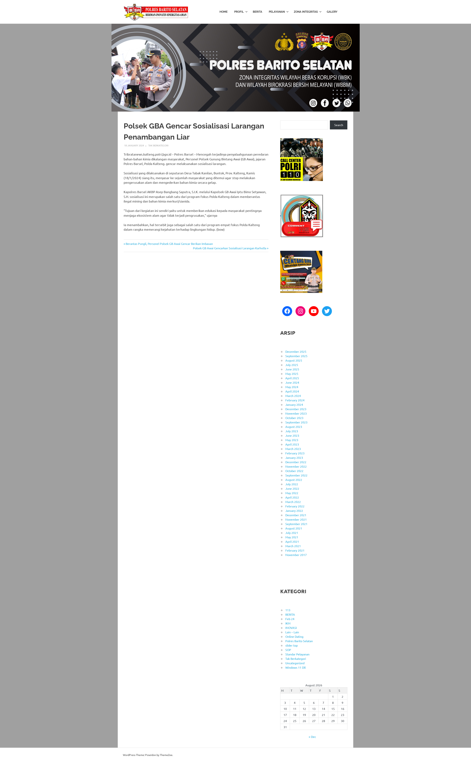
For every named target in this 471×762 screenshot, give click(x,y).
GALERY (332, 11)
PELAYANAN (277, 11)
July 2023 (291, 431)
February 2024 (294, 400)
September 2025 (296, 356)
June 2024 (292, 382)
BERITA (257, 11)
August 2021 (293, 528)
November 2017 (296, 555)
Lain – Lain (292, 632)
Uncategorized (294, 663)
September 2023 (296, 422)
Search (338, 125)
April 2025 (292, 378)
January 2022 (294, 510)
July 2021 (291, 532)
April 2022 (292, 497)
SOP (288, 650)
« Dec (312, 736)
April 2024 (292, 391)
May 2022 (291, 493)
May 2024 (291, 387)
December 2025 (295, 351)
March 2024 (293, 395)
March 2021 (293, 546)
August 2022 (293, 479)
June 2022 (292, 488)
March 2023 (293, 448)
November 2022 (296, 466)
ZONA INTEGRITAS (306, 11)
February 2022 (294, 506)
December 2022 (295, 462)
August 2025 (293, 360)
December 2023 (295, 409)
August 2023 (293, 426)
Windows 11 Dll (295, 667)
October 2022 (294, 471)
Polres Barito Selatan (299, 641)
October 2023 (294, 418)
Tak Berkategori (158, 145)
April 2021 (292, 541)
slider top (291, 645)
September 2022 (296, 475)
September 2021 (296, 524)
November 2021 (296, 519)
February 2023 (294, 453)
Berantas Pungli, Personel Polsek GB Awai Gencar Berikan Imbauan (169, 243)
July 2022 (291, 484)
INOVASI (291, 627)
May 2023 (291, 440)
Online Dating (294, 636)
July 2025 (291, 365)
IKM (288, 623)
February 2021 (294, 550)
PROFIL (239, 11)
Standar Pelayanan (297, 654)
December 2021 (295, 515)
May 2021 (291, 537)
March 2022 (293, 502)
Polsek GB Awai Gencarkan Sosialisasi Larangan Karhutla (229, 248)
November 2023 (296, 413)
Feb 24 (289, 619)
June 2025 (292, 369)
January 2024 (294, 404)
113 (287, 610)
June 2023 (292, 435)
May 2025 (291, 373)
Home (223, 11)
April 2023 (292, 444)
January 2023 (294, 457)
